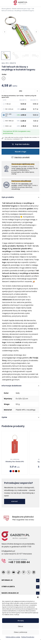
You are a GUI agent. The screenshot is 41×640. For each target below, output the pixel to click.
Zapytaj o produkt (22, 157)
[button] (38, 597)
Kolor (4, 74)
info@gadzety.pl (8, 551)
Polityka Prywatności (27, 637)
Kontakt (14, 501)
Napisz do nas (21, 168)
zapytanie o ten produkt (21, 185)
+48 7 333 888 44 (19, 562)
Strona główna (6, 8)
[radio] (3, 78)
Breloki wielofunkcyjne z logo (21, 8)
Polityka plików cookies (13, 637)
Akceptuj (21, 620)
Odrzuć (20, 626)
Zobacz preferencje (20, 632)
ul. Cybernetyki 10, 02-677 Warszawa (17, 554)
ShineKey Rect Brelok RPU (14, 462)
